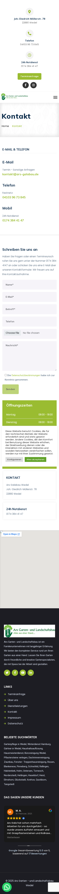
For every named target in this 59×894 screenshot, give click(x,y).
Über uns (13, 700)
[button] (7, 887)
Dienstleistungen (18, 706)
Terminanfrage (16, 694)
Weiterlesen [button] (13, 837)
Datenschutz (15, 723)
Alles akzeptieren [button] (35, 459)
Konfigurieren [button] (14, 459)
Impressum (14, 717)
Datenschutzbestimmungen (26, 375)
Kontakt (12, 711)
